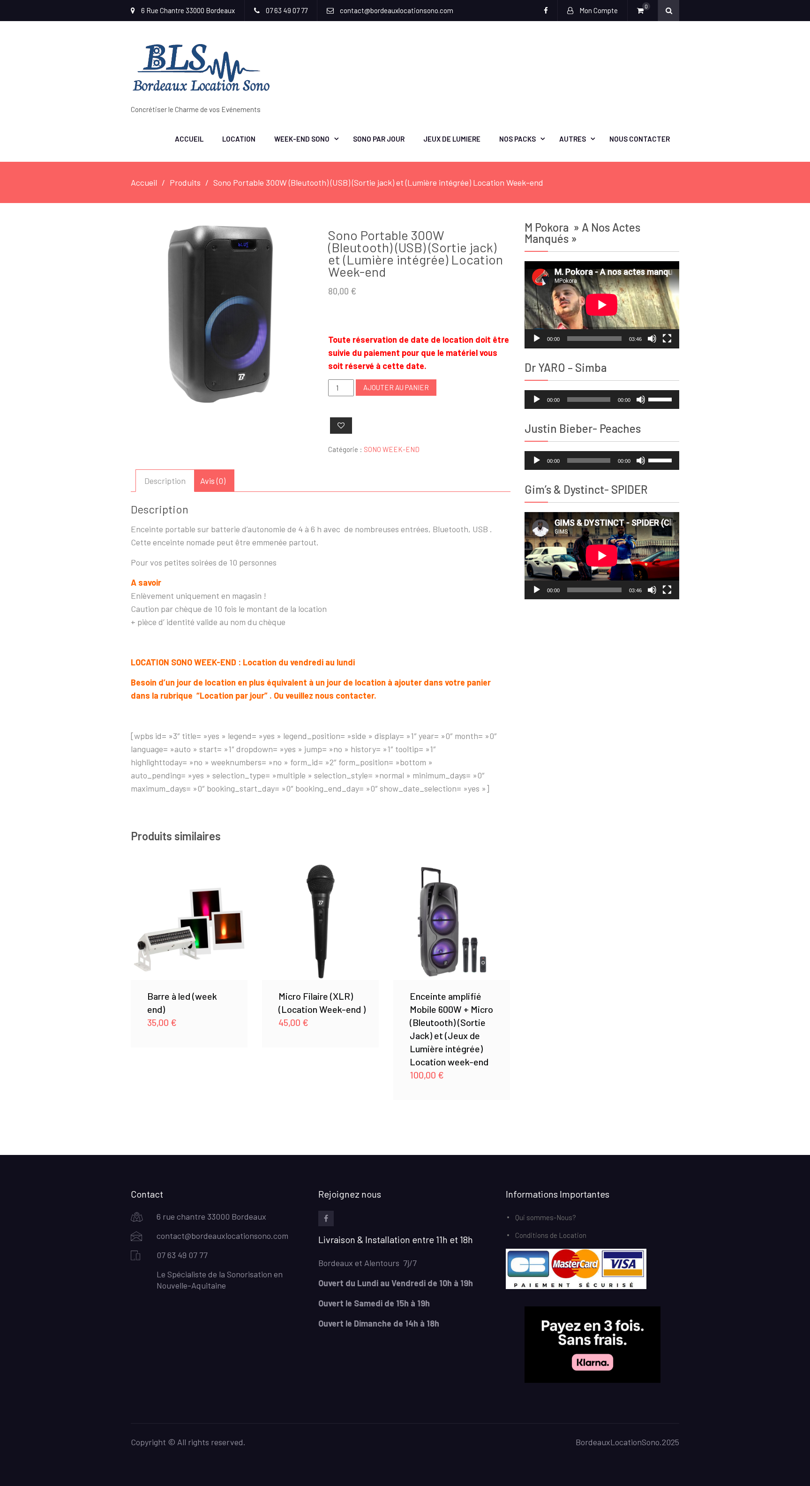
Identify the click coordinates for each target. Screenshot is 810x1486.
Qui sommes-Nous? (545, 1217)
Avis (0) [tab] (212, 480)
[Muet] (652, 338)
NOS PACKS (517, 139)
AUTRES (572, 139)
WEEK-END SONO (302, 139)
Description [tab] (165, 480)
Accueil (189, 139)
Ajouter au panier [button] (189, 921)
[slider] (661, 398)
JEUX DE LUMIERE (451, 139)
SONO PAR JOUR (379, 139)
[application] (602, 304)
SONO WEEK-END (392, 449)
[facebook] (326, 1218)
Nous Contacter (639, 139)
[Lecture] (536, 338)
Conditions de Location (550, 1235)
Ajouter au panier (396, 387)
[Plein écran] (667, 338)
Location (238, 139)
